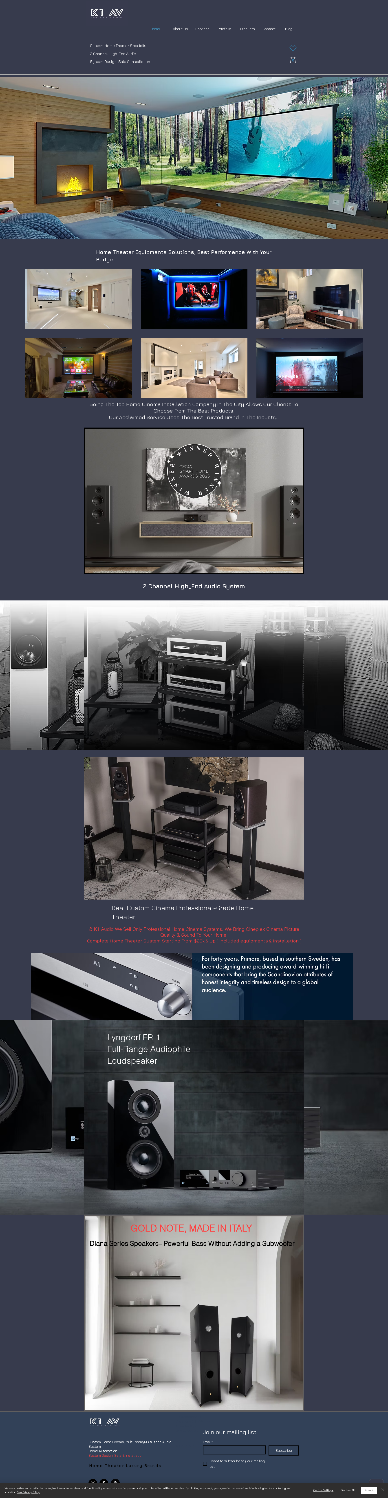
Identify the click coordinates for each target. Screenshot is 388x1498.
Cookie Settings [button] (323, 1490)
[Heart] (293, 48)
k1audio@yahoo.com (193, 1426)
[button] (293, 59)
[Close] (382, 1490)
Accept (369, 1490)
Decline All (348, 1490)
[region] (194, 495)
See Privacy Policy (28, 1492)
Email (208, 1442)
